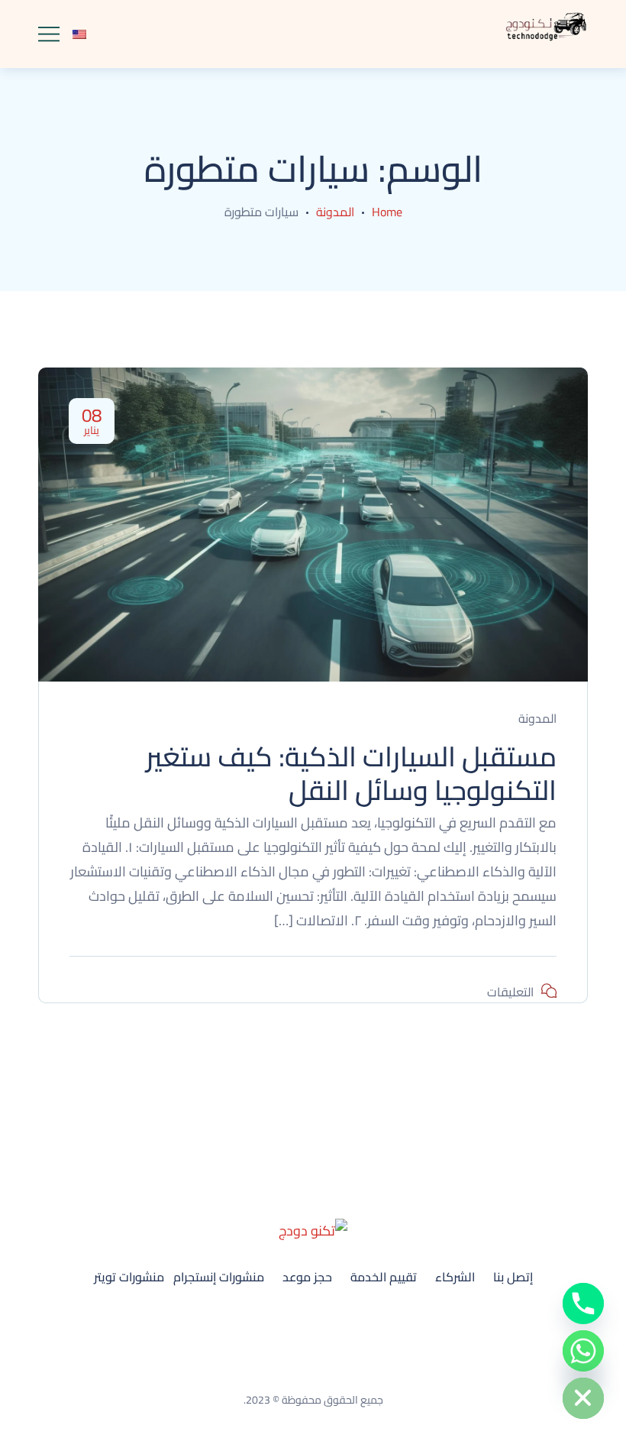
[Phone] (583, 1303)
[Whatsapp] (583, 1351)
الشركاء (455, 1276)
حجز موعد (307, 1276)
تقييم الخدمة (383, 1276)
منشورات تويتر (129, 1276)
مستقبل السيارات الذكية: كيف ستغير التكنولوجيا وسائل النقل (351, 773)
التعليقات (510, 991)
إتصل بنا (513, 1276)
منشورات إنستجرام (218, 1276)
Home (387, 211)
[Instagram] (334, 1321)
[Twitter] (292, 1321)
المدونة (335, 211)
